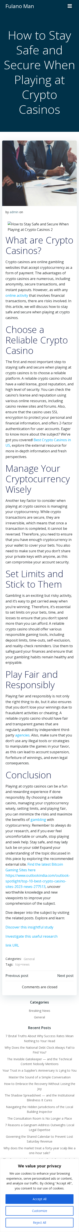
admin (14, 212)
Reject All (39, 1222)
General (29, 959)
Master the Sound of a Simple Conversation (40, 1077)
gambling (38, 819)
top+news (22, 964)
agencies (22, 735)
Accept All (40, 1199)
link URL (12, 945)
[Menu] (70, 6)
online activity (16, 295)
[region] (39, 1195)
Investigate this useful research (31, 936)
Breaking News (39, 1011)
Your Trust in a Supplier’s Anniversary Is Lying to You (39, 1070)
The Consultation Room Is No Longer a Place (39, 1118)
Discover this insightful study (29, 927)
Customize (39, 1211)
